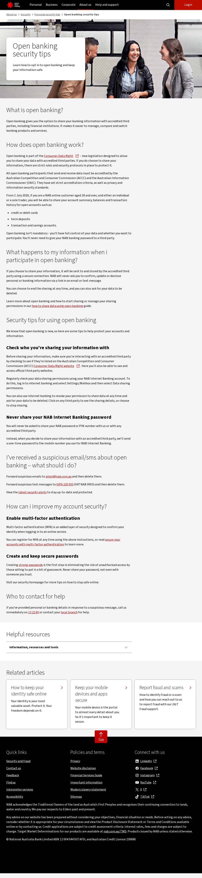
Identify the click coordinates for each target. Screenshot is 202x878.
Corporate (69, 5)
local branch (69, 612)
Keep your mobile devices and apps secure (91, 694)
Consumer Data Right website (54, 366)
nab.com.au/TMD (115, 831)
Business (52, 5)
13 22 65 (33, 612)
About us (85, 5)
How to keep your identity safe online (29, 691)
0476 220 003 (64, 484)
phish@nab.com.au (58, 476)
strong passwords (31, 565)
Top (101, 739)
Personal (36, 5)
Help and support (107, 5)
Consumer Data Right (58, 156)
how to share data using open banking (57, 306)
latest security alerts (32, 492)
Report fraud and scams (161, 688)
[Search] (168, 5)
